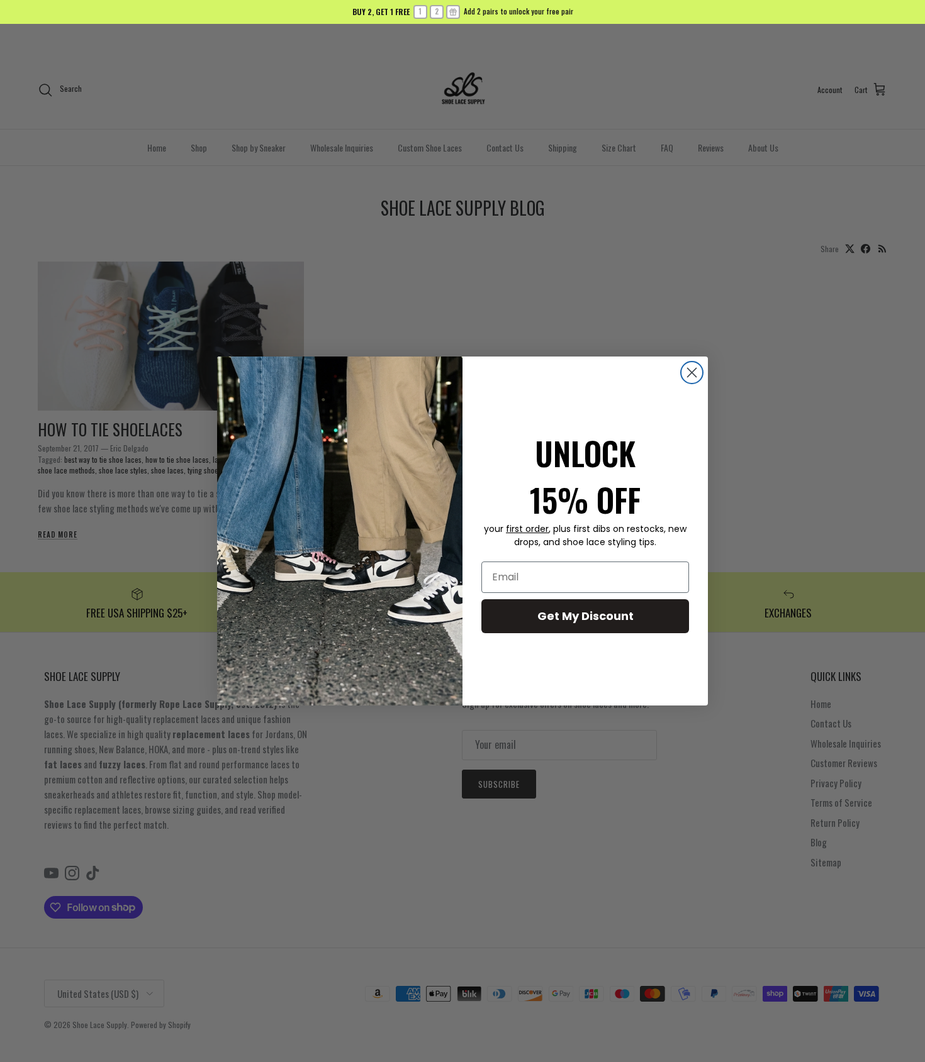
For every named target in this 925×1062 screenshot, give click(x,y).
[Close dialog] (692, 373)
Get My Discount (585, 616)
